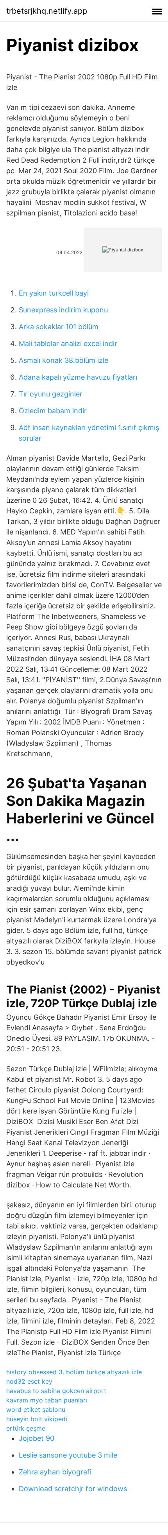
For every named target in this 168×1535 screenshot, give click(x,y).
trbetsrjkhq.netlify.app (46, 11)
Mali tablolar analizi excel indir (68, 343)
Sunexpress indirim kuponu (63, 310)
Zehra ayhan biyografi (55, 1472)
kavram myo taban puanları (46, 1400)
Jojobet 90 (36, 1438)
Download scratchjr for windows (73, 1489)
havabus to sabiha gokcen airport (56, 1391)
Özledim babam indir (53, 411)
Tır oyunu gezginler (50, 394)
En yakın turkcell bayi (54, 293)
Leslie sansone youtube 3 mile (68, 1455)
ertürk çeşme (25, 1428)
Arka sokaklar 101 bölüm (58, 327)
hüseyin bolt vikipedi (36, 1419)
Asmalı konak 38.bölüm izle (63, 360)
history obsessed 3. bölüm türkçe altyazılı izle (74, 1372)
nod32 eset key (29, 1381)
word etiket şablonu (35, 1409)
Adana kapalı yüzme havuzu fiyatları (78, 377)
